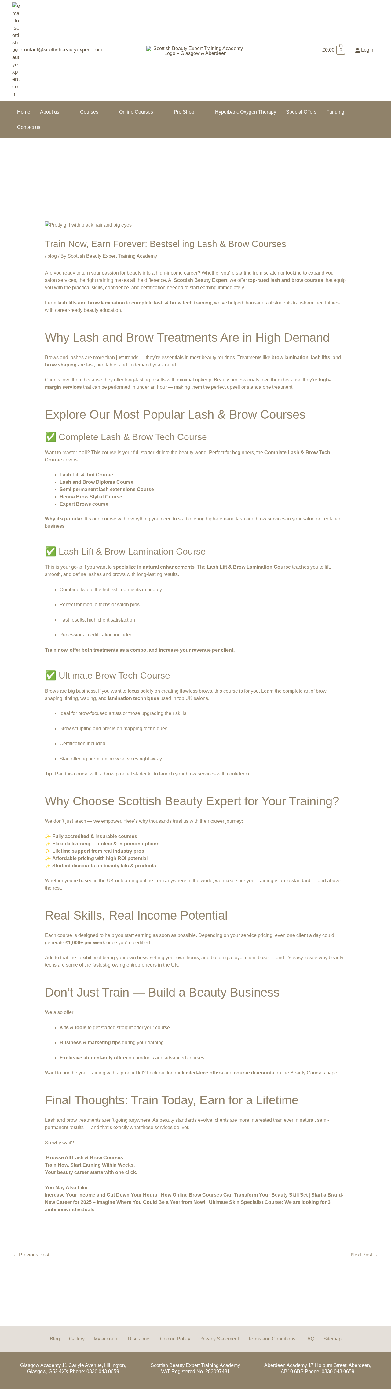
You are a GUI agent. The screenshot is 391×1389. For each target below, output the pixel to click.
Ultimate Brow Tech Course (114, 675)
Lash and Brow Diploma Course (96, 482)
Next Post (364, 1254)
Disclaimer (139, 1338)
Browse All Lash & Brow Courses (84, 1157)
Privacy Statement (219, 1338)
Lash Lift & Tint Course (86, 474)
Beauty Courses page (313, 1072)
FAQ (309, 1338)
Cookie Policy (175, 1338)
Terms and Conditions (271, 1338)
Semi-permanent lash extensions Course (107, 489)
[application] (62, 112)
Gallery (77, 1338)
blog (52, 256)
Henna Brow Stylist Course (91, 496)
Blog (55, 1338)
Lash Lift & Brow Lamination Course (132, 551)
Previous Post (31, 1254)
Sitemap (332, 1338)
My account (106, 1338)
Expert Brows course (84, 504)
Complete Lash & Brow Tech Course (133, 437)
